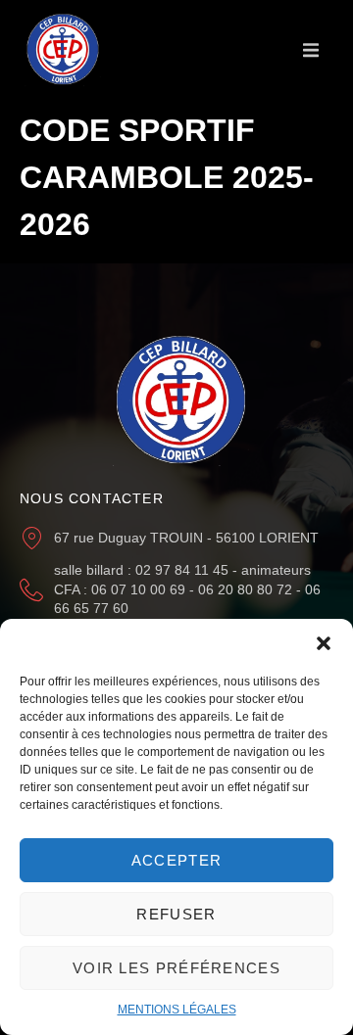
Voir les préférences (176, 968)
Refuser (176, 914)
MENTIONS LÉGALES (177, 1009)
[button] (323, 643)
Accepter (176, 860)
